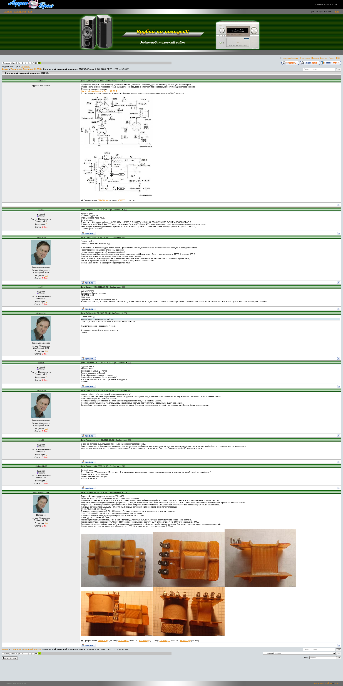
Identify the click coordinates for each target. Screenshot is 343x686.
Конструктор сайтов (323, 683)
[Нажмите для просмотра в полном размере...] (117, 147)
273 (123, 287)
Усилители (16, 69)
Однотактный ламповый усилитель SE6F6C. (65, 69)
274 (125, 313)
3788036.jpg (123, 200)
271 (125, 210)
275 (129, 363)
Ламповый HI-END (32, 69)
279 (125, 492)
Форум (5, 69)
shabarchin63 (41, 466)
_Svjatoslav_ (25, 66)
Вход (30, 11)
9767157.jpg (123, 640)
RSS (337, 11)
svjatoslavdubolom (41, 492)
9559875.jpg (103, 640)
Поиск (331, 58)
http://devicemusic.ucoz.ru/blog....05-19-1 (99, 91)
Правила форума (319, 58)
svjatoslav (41, 81)
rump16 (41, 363)
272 (123, 237)
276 (129, 390)
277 (129, 440)
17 (33, 63)
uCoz (337, 683)
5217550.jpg (144, 640)
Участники (305, 58)
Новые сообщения (290, 58)
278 (123, 466)
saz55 (41, 210)
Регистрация (20, 11)
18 (36, 63)
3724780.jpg (103, 200)
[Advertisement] (171, 671)
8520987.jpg (185, 640)
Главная (8, 11)
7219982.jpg (165, 640)
